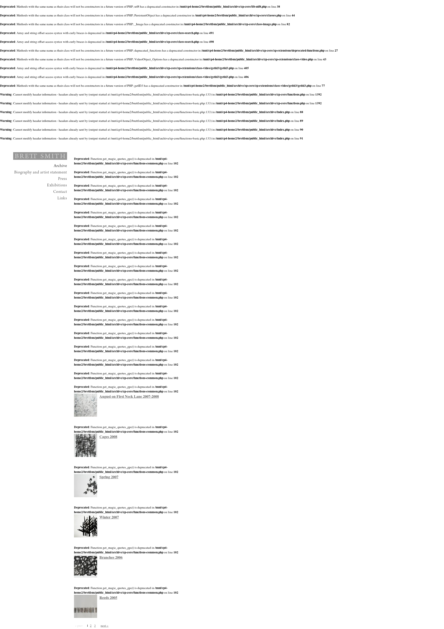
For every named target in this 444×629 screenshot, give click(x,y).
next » (104, 625)
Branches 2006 (111, 557)
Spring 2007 (108, 476)
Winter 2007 (109, 517)
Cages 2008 (108, 436)
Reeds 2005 (108, 597)
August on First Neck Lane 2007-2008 (129, 396)
